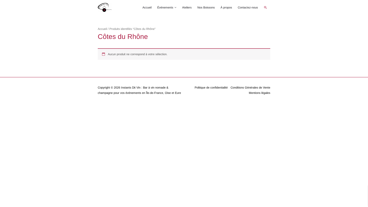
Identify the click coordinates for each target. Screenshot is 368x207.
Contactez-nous (248, 7)
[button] (265, 7)
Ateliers (187, 7)
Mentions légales (259, 92)
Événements (165, 7)
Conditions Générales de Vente (250, 87)
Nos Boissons (206, 7)
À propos (226, 7)
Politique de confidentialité (211, 87)
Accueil (147, 7)
